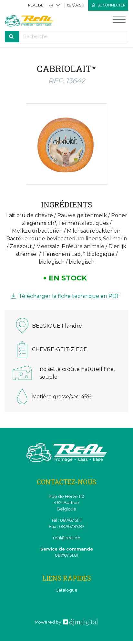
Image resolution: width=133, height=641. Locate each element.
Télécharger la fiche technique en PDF (68, 296)
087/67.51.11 (76, 5)
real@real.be (66, 537)
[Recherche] (12, 36)
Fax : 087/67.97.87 (66, 526)
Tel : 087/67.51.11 (66, 520)
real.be (35, 5)
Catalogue (66, 590)
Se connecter (111, 5)
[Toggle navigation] (119, 20)
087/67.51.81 (66, 555)
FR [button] (50, 5)
